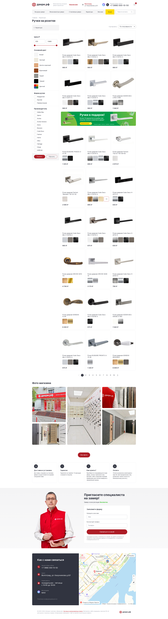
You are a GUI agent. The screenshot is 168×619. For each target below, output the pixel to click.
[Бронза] (90, 61)
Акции (110, 12)
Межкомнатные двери (57, 12)
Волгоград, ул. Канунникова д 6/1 (56, 575)
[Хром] (95, 102)
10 (114, 375)
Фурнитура (89, 12)
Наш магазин (73, 5)
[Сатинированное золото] (100, 199)
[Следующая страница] (117, 375)
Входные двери (40, 12)
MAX (44, 593)
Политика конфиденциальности (47, 599)
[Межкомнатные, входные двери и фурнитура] (41, 5)
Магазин (100, 12)
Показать (39, 157)
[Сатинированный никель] (64, 199)
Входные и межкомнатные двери (73, 611)
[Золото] (70, 280)
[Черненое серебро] (126, 362)
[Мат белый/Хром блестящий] (115, 158)
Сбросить (52, 157)
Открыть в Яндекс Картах (91, 602)
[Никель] (120, 102)
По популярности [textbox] (126, 27)
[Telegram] (103, 5)
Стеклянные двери (75, 12)
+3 (106, 199)
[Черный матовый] (75, 61)
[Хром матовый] (95, 280)
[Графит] (115, 102)
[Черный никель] (131, 239)
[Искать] (131, 11)
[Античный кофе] (64, 280)
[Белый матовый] (64, 102)
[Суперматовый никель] (100, 61)
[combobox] (127, 26)
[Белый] (115, 321)
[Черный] (70, 158)
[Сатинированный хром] (70, 61)
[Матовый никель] (64, 61)
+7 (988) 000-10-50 (50, 568)
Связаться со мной (107, 532)
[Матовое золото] (70, 321)
